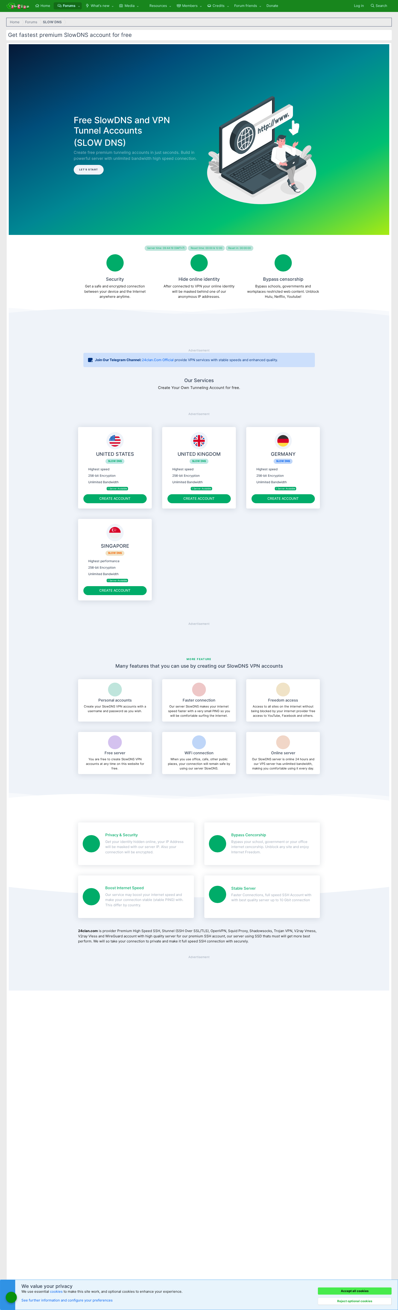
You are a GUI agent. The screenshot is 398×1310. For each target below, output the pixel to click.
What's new (100, 5)
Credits (219, 5)
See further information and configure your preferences (67, 1300)
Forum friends (245, 5)
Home (45, 5)
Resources (158, 5)
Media (130, 5)
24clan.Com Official (158, 360)
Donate (272, 5)
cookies (56, 1291)
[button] (79, 5)
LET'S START (88, 169)
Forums (69, 5)
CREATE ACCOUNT (115, 498)
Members (190, 5)
